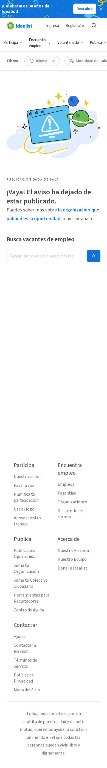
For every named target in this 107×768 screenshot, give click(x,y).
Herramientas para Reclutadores (31, 598)
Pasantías (67, 493)
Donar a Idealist (72, 568)
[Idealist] (19, 25)
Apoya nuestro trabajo (27, 521)
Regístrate (75, 26)
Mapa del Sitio (27, 690)
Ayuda (19, 636)
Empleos (66, 484)
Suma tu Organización (26, 568)
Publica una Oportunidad (26, 553)
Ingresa (52, 26)
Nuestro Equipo (72, 559)
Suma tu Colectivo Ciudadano (31, 583)
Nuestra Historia (73, 550)
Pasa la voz (24, 485)
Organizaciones (72, 502)
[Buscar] (93, 25)
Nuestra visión (27, 477)
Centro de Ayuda (29, 610)
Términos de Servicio (25, 663)
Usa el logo (24, 509)
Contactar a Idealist (25, 648)
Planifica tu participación (26, 497)
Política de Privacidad (24, 678)
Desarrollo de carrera (70, 514)
